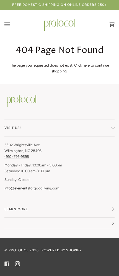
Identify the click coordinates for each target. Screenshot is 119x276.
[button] (59, 223)
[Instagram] (17, 263)
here (86, 65)
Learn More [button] (16, 209)
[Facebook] (6, 263)
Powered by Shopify (62, 250)
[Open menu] (12, 24)
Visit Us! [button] (12, 128)
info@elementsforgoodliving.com (31, 188)
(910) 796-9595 (16, 157)
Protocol (19, 250)
